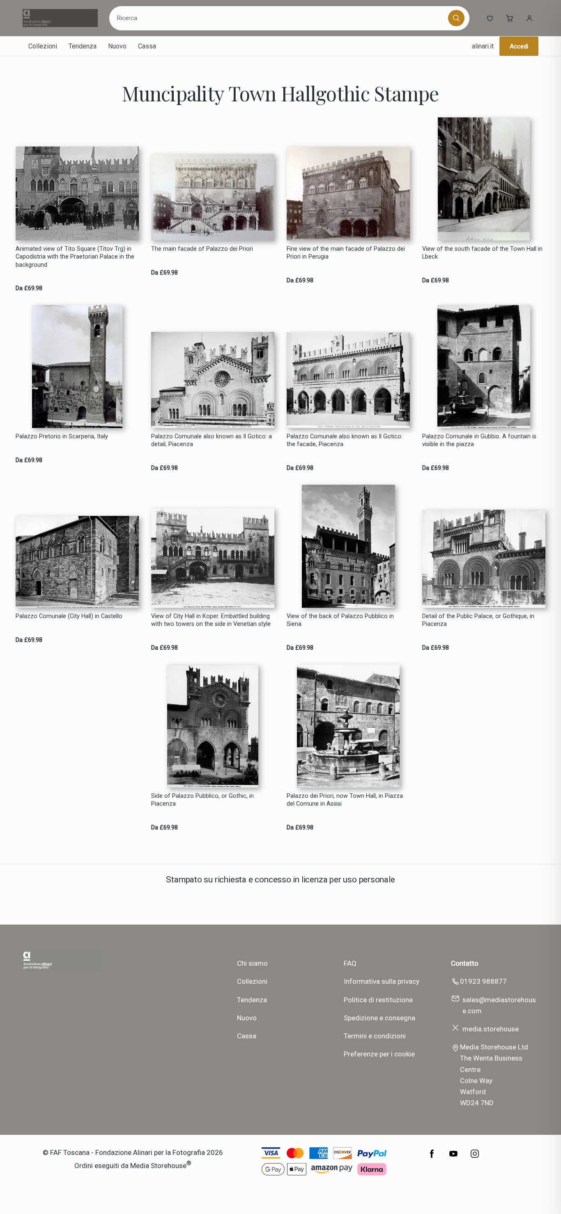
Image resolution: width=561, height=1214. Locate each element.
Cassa (147, 46)
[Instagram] (474, 1158)
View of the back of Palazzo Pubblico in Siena (340, 620)
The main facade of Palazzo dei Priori (202, 248)
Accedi (519, 46)
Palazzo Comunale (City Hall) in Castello (69, 616)
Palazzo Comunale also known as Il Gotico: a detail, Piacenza (211, 440)
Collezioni (42, 46)
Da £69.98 (29, 288)
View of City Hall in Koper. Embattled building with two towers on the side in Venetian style (211, 620)
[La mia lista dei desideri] (490, 18)
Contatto (464, 963)
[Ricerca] (456, 18)
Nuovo (117, 46)
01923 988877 (483, 981)
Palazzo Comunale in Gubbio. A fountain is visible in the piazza (479, 440)
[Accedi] (529, 18)
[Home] (60, 18)
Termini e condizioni (375, 1036)
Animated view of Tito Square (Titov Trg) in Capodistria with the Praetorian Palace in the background (75, 256)
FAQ (350, 963)
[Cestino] (510, 18)
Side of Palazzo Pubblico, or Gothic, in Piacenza (202, 800)
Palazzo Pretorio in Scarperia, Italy (62, 436)
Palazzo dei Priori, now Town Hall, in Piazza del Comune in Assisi (345, 800)
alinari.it (483, 46)
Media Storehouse (158, 1165)
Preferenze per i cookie (379, 1054)
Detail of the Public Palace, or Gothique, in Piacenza (478, 620)
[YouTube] (453, 1158)
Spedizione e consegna (379, 1018)
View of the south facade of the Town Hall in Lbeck (482, 252)
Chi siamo (252, 963)
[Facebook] (432, 1158)
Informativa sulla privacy (381, 981)
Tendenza (83, 46)
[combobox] (280, 18)
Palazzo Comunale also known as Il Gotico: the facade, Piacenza (344, 440)
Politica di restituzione (378, 1000)
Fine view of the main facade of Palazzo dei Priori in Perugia (346, 252)
